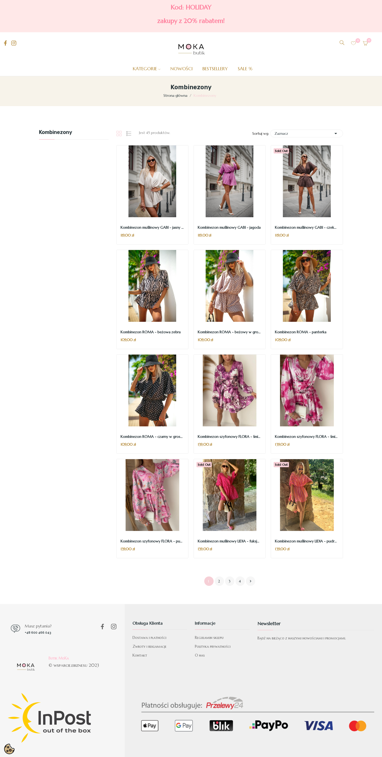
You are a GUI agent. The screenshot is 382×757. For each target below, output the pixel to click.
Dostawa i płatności (149, 637)
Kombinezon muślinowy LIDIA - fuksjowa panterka (229, 541)
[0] (353, 43)
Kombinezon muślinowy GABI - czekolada (307, 227)
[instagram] (14, 43)
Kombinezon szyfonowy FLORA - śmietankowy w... (229, 436)
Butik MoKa (59, 658)
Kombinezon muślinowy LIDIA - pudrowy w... (307, 541)
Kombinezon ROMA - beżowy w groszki (229, 332)
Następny (250, 581)
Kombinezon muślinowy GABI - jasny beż (152, 227)
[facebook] (5, 43)
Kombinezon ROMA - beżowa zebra (151, 332)
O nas (200, 655)
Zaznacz (306, 133)
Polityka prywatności (212, 646)
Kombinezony (55, 132)
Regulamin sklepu (209, 637)
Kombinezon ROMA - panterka (300, 332)
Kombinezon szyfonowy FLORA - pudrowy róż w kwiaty (152, 541)
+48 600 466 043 (38, 632)
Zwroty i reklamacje (150, 646)
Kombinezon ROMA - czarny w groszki (152, 436)
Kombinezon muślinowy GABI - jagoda (229, 227)
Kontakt (140, 655)
